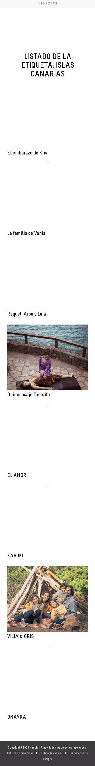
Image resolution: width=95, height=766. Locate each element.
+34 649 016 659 (47, 3)
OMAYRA (16, 717)
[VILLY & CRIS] (47, 631)
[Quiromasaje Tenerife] (47, 389)
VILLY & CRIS (20, 636)
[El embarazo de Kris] (47, 147)
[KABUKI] (47, 550)
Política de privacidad (20, 753)
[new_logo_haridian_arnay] (39, 18)
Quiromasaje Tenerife (28, 395)
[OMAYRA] (47, 711)
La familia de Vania (26, 233)
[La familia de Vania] (47, 228)
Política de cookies (51, 753)
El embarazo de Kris (27, 153)
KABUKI (15, 556)
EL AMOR (16, 475)
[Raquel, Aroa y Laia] (47, 308)
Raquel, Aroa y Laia (26, 314)
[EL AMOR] (47, 469)
